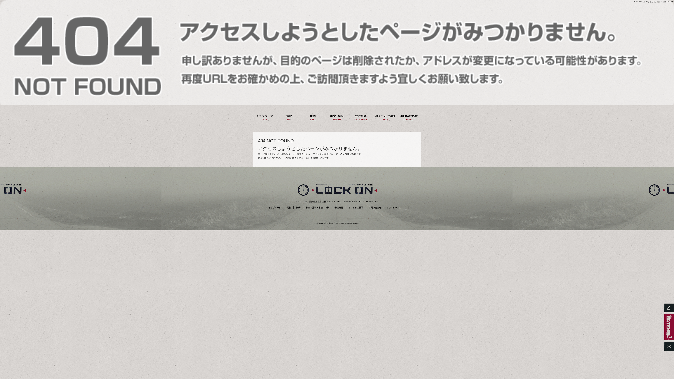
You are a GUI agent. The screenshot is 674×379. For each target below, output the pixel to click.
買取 (289, 118)
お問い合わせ (409, 118)
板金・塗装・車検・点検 (337, 118)
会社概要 (361, 118)
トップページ (265, 118)
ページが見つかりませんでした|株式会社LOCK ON (654, 2)
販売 (313, 118)
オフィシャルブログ (396, 207)
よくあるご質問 (385, 118)
